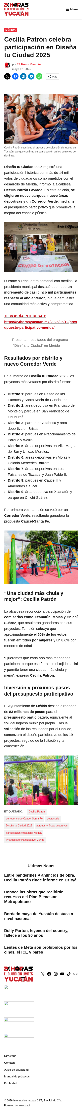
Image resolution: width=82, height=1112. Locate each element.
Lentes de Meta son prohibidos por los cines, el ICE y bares (40, 949)
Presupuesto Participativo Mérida (25, 839)
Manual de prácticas (17, 1076)
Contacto (10, 1062)
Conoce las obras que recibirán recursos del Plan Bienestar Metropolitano (33, 897)
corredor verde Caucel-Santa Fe (24, 818)
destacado (53, 818)
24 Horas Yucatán (29, 64)
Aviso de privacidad (16, 1069)
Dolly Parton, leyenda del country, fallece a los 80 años (36, 933)
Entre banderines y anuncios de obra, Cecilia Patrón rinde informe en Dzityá (40, 877)
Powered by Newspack (17, 1105)
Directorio (10, 1055)
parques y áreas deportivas (52, 825)
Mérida (10, 30)
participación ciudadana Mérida (24, 832)
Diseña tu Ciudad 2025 (19, 825)
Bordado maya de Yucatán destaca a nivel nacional (38, 916)
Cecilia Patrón (37, 811)
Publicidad (10, 1083)
